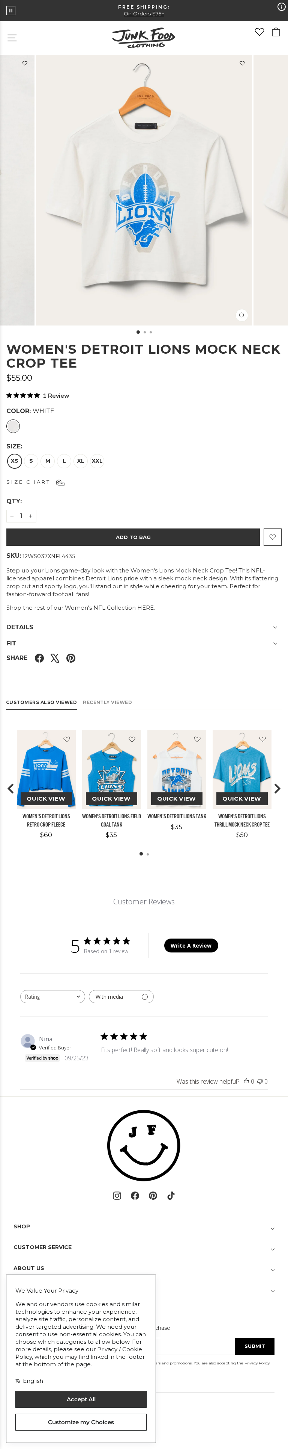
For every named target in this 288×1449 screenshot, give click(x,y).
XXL (97, 460)
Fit (11, 643)
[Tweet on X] (55, 658)
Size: (14, 446)
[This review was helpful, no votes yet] (246, 1081)
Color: (30, 411)
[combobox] (52, 996)
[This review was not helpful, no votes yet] (259, 1081)
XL (80, 460)
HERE (145, 607)
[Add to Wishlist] (242, 65)
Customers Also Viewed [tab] (41, 702)
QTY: (32, 501)
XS (14, 460)
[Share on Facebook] (39, 658)
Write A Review (191, 945)
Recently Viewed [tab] (107, 702)
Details (19, 627)
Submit (254, 1346)
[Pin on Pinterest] (70, 658)
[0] (259, 32)
